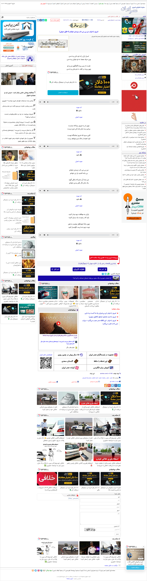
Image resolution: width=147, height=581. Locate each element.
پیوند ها (106, 4)
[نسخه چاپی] (82, 20)
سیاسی (96, 4)
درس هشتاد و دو (140, 78)
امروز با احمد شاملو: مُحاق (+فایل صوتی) (102, 317)
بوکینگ (70, 498)
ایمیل (118, 504)
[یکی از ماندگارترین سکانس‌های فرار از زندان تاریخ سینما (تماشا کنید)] (58, 323)
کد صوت (79, 107)
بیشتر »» (126, 16)
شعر (111, 378)
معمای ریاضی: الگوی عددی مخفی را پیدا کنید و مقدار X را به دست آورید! (135, 166)
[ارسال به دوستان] (84, 20)
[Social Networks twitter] (105, 274)
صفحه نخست (118, 20)
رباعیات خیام (102, 378)
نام (119, 497)
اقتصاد (91, 4)
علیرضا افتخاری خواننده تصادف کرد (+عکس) (136, 148)
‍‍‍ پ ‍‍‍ (90, 19)
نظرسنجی (123, 4)
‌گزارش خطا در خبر (55, 20)
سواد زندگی (101, 4)
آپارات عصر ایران (68, 367)
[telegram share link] (43, 20)
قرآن (62, 4)
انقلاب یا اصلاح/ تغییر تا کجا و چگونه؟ (109, 16)
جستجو (128, 4)
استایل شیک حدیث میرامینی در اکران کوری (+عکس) (134, 138)
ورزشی (83, 4)
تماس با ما (137, 4)
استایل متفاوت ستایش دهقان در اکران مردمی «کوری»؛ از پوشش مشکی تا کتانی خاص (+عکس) (135, 132)
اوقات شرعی (112, 4)
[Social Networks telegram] (103, 274)
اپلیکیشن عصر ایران (46, 355)
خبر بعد (101, 269)
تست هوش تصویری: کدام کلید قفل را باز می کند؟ (134, 181)
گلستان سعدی (67, 361)
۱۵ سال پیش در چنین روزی (68, 354)
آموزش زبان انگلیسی (101, 367)
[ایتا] (105, 385)
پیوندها (73, 571)
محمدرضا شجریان (86, 378)
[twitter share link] (38, 20)
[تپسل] (48, 72)
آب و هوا (118, 4)
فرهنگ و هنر (73, 4)
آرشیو (132, 4)
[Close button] (144, 547)
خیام (108, 378)
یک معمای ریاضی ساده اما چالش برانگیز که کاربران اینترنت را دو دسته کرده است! (134, 162)
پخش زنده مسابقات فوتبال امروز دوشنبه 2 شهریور (17, 101)
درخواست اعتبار (63, 92)
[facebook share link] (40, 20)
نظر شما (117, 494)
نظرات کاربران (79, 269)
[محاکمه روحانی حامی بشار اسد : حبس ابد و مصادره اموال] (18, 78)
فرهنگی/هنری (111, 20)
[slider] (79, 146)
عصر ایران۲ (102, 571)
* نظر (118, 511)
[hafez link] (79, 25)
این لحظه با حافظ (100, 361)
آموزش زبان (43, 4)
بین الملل (79, 4)
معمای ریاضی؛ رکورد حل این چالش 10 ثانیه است (134, 176)
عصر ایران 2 (49, 4)
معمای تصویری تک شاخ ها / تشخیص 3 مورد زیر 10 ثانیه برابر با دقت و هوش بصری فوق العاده (134, 186)
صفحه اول (143, 4)
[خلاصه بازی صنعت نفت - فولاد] (134, 26)
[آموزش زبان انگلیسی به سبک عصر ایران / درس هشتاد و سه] (134, 64)
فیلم (54, 4)
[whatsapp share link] (46, 20)
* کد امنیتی (117, 526)
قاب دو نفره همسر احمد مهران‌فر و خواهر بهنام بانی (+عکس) (135, 143)
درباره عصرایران (95, 571)
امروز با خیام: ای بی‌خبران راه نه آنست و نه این (100, 313)
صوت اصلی (78, 117)
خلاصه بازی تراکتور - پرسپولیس (136, 39)
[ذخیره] (86, 20)
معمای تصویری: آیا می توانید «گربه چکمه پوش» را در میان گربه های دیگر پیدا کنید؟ (135, 157)
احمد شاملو (95, 378)
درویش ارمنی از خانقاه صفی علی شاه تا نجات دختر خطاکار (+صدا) (13, 57)
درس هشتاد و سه (140, 75)
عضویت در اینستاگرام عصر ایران (101, 354)
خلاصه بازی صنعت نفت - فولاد (136, 36)
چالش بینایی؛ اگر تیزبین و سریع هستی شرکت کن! (135, 171)
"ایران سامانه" (69, 579)
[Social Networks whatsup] (108, 274)
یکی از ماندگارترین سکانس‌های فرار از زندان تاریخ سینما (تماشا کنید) (60, 337)
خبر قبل (56, 269)
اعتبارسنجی (75, 498)
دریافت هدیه (135, 567)
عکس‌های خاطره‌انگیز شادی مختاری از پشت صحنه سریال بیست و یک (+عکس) (135, 127)
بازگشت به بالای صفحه (111, 566)
